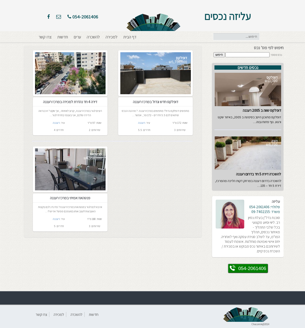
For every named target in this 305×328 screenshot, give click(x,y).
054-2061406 (85, 17)
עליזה (276, 201)
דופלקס (181, 57)
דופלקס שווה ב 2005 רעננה (262, 110)
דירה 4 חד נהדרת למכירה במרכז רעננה (70, 101)
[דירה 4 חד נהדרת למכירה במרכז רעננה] (70, 73)
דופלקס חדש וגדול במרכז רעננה (155, 101)
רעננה (56, 123)
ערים (77, 37)
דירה (99, 57)
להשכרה (93, 37)
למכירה (111, 37)
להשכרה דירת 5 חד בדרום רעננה (258, 174)
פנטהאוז (96, 153)
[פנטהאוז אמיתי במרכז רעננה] (70, 169)
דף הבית (130, 37)
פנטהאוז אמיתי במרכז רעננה (70, 197)
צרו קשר (45, 37)
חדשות (62, 37)
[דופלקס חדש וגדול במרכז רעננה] (155, 73)
